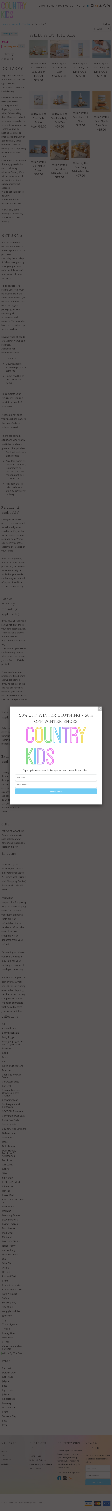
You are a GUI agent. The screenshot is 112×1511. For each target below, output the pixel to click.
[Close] (100, 709)
